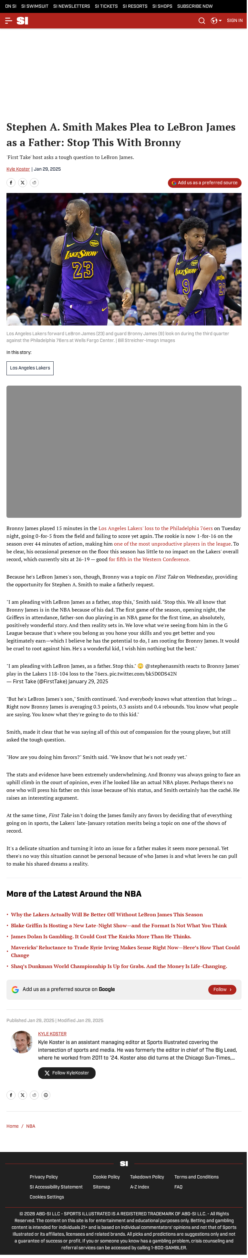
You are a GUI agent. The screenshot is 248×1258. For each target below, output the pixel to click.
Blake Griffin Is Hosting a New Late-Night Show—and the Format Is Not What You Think (119, 925)
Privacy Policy (44, 1177)
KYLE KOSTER (52, 1034)
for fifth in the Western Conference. (149, 559)
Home (12, 1126)
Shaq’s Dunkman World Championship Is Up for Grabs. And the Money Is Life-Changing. (119, 966)
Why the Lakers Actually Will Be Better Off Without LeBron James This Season (107, 914)
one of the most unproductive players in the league (172, 543)
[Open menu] (9, 21)
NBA (30, 1126)
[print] (45, 1095)
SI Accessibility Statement (56, 1187)
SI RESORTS (135, 6)
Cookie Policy (106, 1177)
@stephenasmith (165, 665)
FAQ (178, 1187)
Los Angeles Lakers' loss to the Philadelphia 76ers (155, 528)
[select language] (216, 20)
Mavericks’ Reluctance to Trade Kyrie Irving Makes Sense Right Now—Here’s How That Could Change (125, 951)
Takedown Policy (147, 1177)
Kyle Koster (18, 169)
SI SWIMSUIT (34, 6)
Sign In (235, 20)
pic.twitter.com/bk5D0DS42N (143, 673)
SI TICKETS (106, 6)
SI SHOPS (162, 6)
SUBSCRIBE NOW (195, 6)
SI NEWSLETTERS (71, 6)
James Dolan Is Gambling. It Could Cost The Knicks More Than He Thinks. (101, 936)
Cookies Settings (47, 1197)
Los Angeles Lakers (30, 368)
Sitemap (101, 1187)
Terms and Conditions (196, 1177)
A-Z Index (139, 1187)
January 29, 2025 (88, 681)
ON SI (10, 6)
